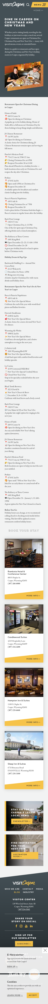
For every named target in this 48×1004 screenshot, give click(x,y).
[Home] (13, 4)
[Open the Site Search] (27, 4)
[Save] (9, 543)
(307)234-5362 (24, 909)
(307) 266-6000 (14, 583)
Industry (28, 892)
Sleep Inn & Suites (17, 764)
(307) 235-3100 (14, 773)
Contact (28, 889)
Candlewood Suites (17, 637)
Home (38, 10)
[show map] (9, 548)
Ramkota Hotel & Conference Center (17, 572)
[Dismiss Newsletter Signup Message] (45, 950)
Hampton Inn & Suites (19, 700)
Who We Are (12, 889)
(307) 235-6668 (14, 710)
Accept (33, 995)
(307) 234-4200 (14, 647)
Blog (17, 892)
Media (39, 889)
